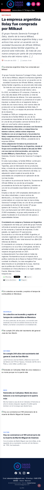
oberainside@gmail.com (15, 478)
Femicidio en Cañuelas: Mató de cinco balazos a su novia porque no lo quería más (20, 396)
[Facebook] (28, 4)
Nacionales (6, 15)
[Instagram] (33, 4)
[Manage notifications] (39, 485)
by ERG (22, 488)
